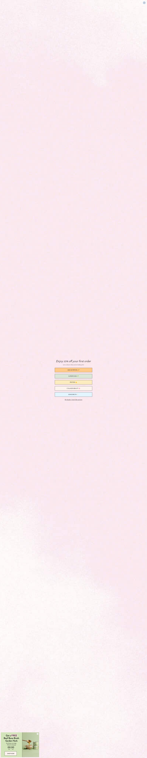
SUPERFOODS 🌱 (73, 376)
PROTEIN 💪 (73, 382)
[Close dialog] (144, 3)
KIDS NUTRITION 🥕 (73, 370)
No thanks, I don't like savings (73, 399)
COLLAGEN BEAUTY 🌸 (73, 388)
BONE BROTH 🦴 (73, 394)
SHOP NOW (10, 753)
